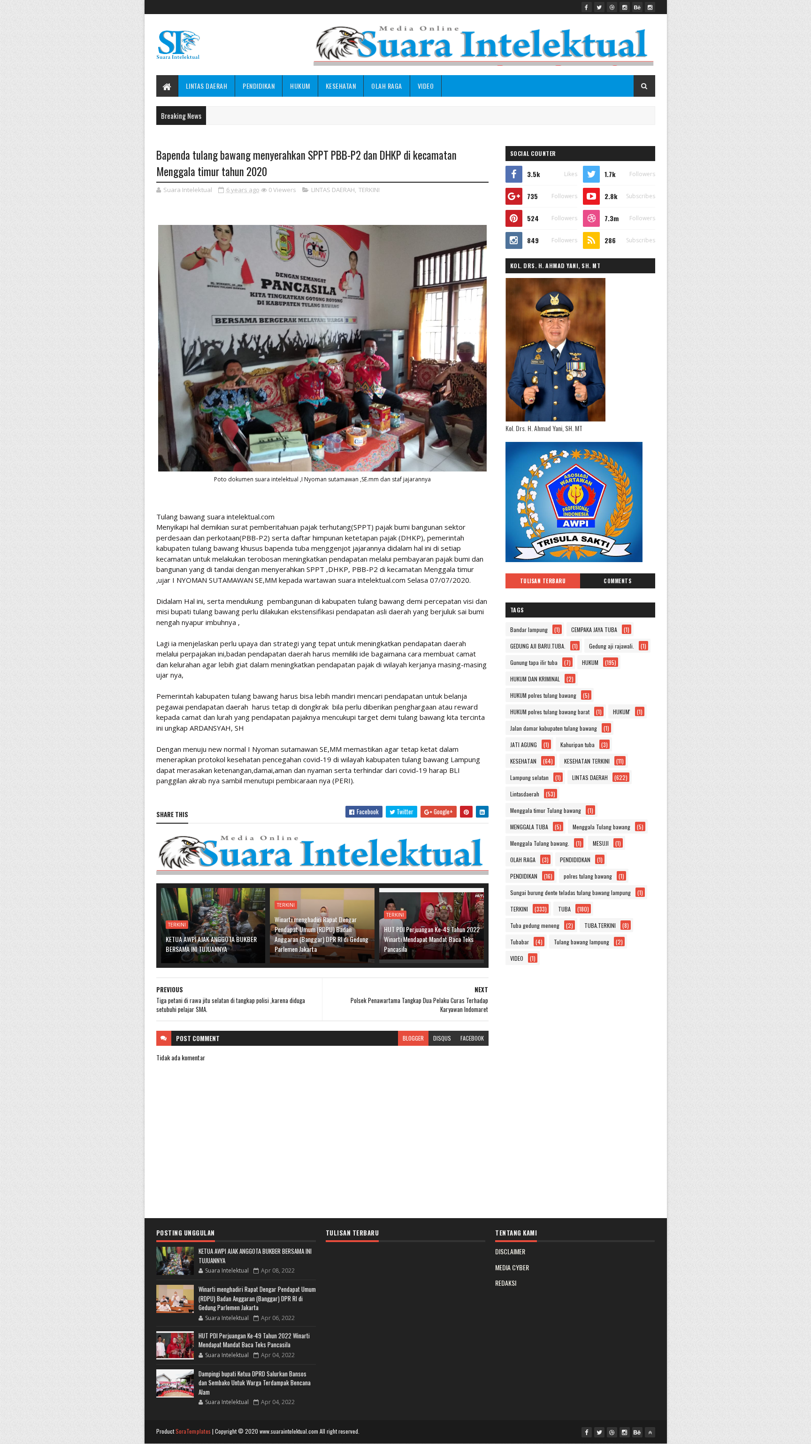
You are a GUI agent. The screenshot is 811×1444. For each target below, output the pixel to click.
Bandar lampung (529, 629)
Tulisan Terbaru (543, 581)
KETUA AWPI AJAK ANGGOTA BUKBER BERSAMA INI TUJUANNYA (211, 944)
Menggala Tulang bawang (601, 827)
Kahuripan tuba (577, 745)
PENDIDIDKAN (575, 860)
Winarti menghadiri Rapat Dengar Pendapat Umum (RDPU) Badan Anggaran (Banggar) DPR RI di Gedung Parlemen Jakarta (321, 934)
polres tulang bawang (588, 876)
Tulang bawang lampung (581, 942)
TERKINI (369, 189)
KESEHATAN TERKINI (587, 761)
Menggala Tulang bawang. (539, 843)
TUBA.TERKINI (600, 925)
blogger (413, 1038)
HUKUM (300, 86)
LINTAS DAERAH (207, 86)
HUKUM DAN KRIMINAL (535, 679)
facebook (472, 1038)
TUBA (564, 909)
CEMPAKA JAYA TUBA (594, 629)
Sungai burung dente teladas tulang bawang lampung (570, 892)
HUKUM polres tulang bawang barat (549, 712)
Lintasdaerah (524, 794)
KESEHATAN (341, 86)
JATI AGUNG (523, 745)
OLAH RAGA (386, 86)
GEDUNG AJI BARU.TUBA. (538, 646)
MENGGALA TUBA (529, 827)
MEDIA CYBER (512, 1267)
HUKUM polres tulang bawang (543, 695)
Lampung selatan (529, 777)
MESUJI (601, 843)
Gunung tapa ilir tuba (534, 662)
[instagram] (625, 7)
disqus (442, 1038)
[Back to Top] (650, 1432)
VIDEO (426, 86)
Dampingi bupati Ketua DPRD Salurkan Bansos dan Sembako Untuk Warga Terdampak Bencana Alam (255, 1383)
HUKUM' (621, 712)
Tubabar (519, 942)
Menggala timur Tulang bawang (545, 810)
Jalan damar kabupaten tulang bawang (553, 728)
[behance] (637, 7)
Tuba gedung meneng (534, 925)
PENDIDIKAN (259, 86)
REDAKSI (505, 1283)
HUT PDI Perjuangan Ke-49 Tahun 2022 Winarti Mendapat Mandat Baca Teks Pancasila (432, 939)
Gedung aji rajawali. (611, 646)
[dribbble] (612, 7)
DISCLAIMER (510, 1251)
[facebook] (586, 7)
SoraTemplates (193, 1431)
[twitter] (599, 7)
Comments (617, 581)
